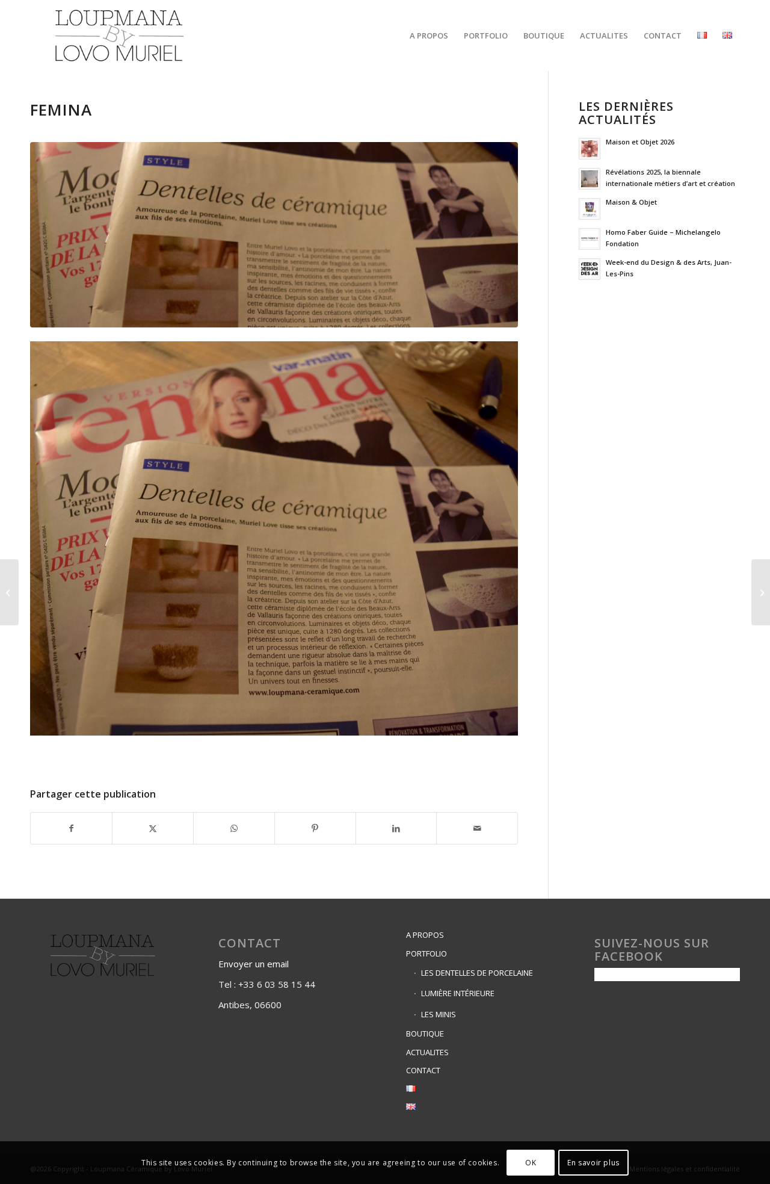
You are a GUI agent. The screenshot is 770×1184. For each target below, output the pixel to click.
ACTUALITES (427, 1052)
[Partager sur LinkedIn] (396, 828)
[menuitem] (429, 35)
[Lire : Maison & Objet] (589, 209)
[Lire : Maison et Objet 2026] (589, 149)
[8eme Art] (9, 592)
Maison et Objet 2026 (640, 141)
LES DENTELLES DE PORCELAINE (477, 972)
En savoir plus (593, 1163)
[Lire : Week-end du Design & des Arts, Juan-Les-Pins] (589, 269)
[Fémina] (274, 234)
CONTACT (423, 1070)
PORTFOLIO (426, 953)
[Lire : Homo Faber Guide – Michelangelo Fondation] (589, 239)
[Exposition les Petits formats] (760, 592)
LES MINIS (438, 1014)
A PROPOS (425, 934)
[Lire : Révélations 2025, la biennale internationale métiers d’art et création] (589, 179)
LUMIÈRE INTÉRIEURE (457, 993)
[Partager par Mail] (477, 828)
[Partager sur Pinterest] (315, 828)
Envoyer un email (254, 964)
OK (530, 1163)
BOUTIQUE (425, 1033)
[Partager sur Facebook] (71, 828)
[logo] (119, 35)
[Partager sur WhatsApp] (234, 828)
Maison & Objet (631, 201)
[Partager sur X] (152, 828)
